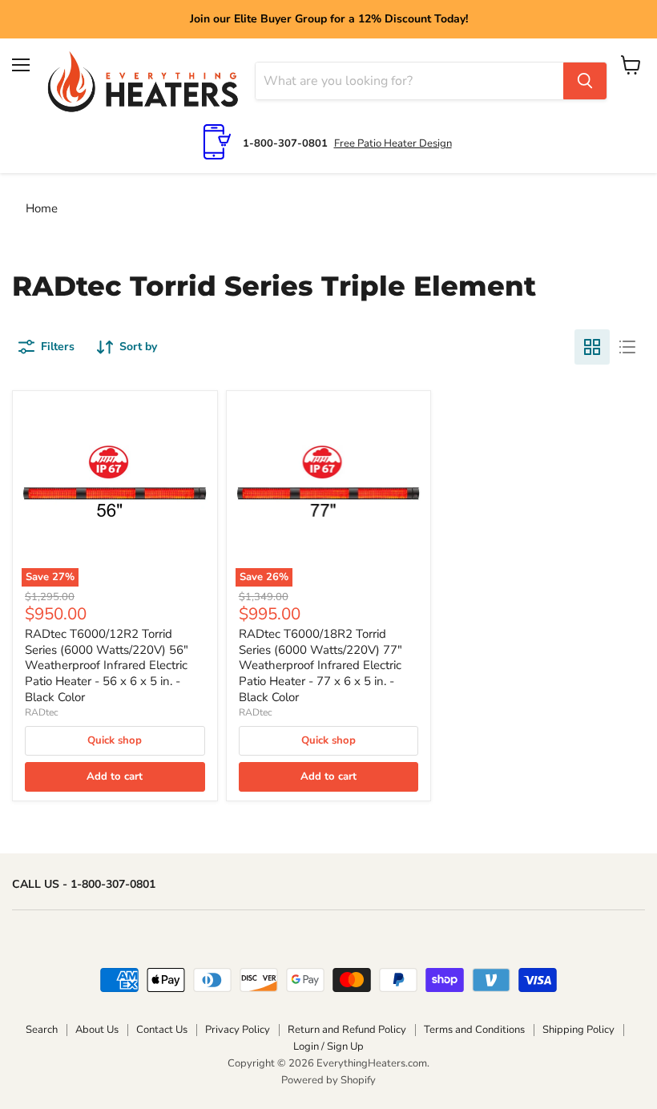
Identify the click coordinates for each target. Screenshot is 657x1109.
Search (42, 1029)
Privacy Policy (237, 1029)
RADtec (41, 712)
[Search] (585, 81)
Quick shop (114, 740)
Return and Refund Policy (347, 1029)
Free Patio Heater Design (393, 143)
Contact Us (161, 1029)
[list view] (627, 347)
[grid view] (592, 347)
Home (42, 208)
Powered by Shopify (328, 1080)
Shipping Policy (578, 1029)
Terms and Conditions (474, 1029)
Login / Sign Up (328, 1046)
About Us (97, 1029)
